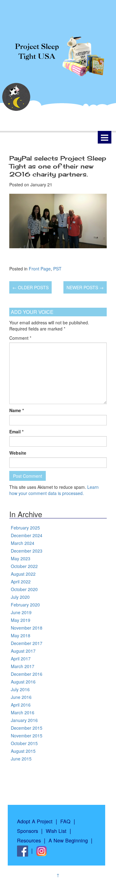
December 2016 (26, 674)
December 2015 (26, 728)
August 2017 (23, 651)
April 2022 (21, 581)
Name (16, 410)
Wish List (56, 830)
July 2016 (20, 689)
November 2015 (26, 735)
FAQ (65, 821)
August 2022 (23, 574)
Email (16, 431)
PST (57, 269)
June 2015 (21, 759)
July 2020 (20, 597)
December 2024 (26, 535)
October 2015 (24, 743)
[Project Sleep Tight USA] (58, 52)
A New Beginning (68, 840)
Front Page (40, 269)
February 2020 (25, 605)
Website (17, 453)
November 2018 (26, 628)
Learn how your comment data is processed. (54, 490)
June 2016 (21, 697)
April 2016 (21, 705)
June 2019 (21, 612)
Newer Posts (85, 287)
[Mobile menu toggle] (104, 137)
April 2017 (21, 658)
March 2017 (22, 666)
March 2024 (22, 543)
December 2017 (26, 643)
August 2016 (23, 682)
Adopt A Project (35, 821)
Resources (29, 840)
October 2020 (24, 589)
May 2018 (20, 635)
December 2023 (26, 551)
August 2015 (23, 751)
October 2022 (24, 566)
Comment (20, 338)
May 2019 (20, 620)
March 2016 (22, 712)
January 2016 (24, 720)
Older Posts (30, 287)
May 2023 (20, 558)
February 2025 (25, 528)
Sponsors (27, 830)
